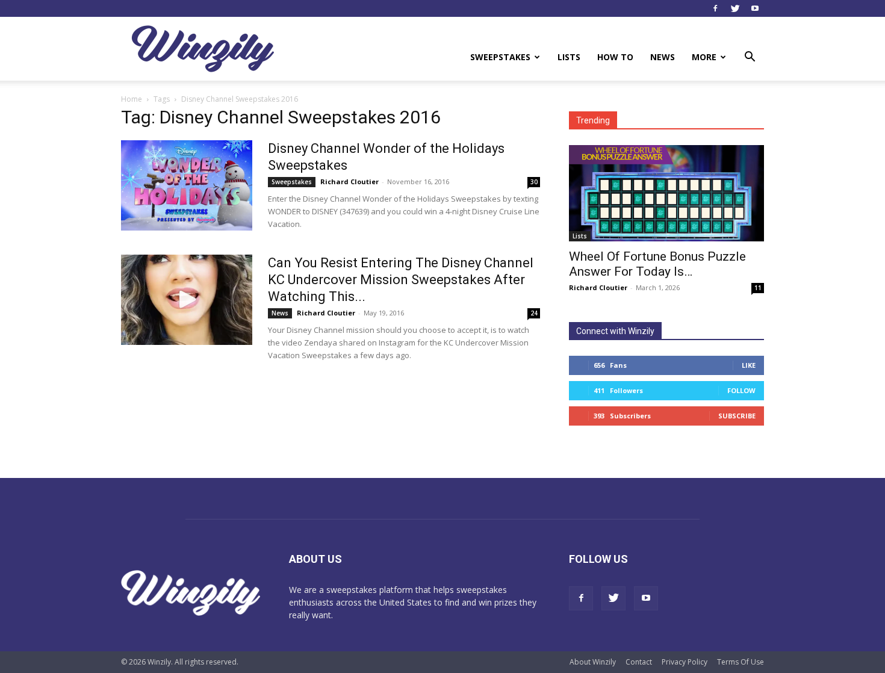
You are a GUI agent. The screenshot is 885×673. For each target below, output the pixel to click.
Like (749, 365)
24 (534, 313)
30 (534, 182)
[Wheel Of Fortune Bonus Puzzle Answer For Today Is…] (666, 193)
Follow (741, 390)
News (662, 57)
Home (131, 99)
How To (615, 57)
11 (758, 288)
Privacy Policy (684, 662)
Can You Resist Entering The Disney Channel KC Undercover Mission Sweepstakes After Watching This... (400, 279)
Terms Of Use (740, 662)
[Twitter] (735, 8)
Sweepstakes (500, 57)
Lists (568, 57)
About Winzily (593, 662)
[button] (749, 58)
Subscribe (737, 415)
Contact (639, 662)
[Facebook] (715, 8)
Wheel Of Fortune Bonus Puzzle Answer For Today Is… (657, 264)
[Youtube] (755, 8)
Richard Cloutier (349, 181)
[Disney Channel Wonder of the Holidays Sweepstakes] (186, 185)
